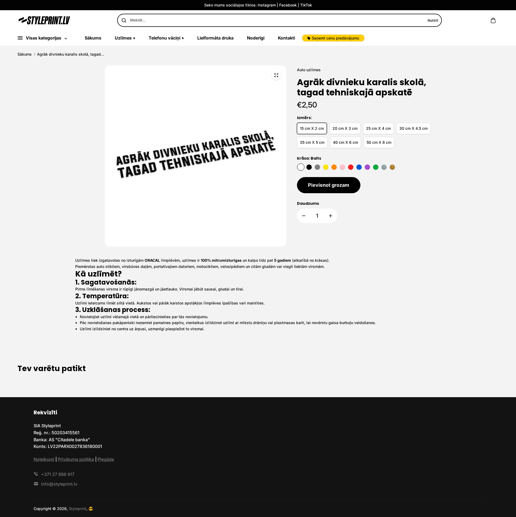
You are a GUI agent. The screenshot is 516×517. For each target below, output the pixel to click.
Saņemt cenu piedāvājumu (335, 38)
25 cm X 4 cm (378, 128)
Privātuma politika (76, 459)
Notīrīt (433, 20)
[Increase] (330, 216)
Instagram (267, 5)
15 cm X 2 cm (312, 128)
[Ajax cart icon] (493, 20)
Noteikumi (44, 459)
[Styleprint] (44, 20)
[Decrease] (303, 216)
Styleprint (77, 508)
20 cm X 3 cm (344, 128)
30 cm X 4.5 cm (413, 128)
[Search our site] (123, 20)
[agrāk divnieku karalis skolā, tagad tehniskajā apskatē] (276, 75)
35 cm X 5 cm (312, 142)
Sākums (24, 54)
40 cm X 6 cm (345, 142)
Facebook (288, 5)
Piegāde (106, 459)
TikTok (306, 5)
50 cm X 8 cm (379, 142)
